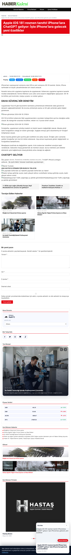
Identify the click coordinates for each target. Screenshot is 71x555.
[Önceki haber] (61, 349)
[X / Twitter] (10, 337)
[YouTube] (20, 337)
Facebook (19, 79)
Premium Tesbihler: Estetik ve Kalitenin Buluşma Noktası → (52, 186)
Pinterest (41, 79)
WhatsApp (27, 79)
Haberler (3, 15)
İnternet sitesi (6, 286)
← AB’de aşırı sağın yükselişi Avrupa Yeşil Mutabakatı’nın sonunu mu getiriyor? (17, 186)
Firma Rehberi (31, 9)
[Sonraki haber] (65, 349)
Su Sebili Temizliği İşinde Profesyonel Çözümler (17, 434)
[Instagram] (15, 337)
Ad (3, 272)
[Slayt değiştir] (32, 538)
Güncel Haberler (18, 9)
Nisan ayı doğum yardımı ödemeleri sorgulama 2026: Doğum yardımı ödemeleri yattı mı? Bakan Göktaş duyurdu (36, 436)
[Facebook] (5, 337)
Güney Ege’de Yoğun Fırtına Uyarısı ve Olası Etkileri (18, 432)
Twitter (12, 79)
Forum (42, 9)
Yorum (4, 254)
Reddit (35, 79)
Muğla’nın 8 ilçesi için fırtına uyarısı (14, 430)
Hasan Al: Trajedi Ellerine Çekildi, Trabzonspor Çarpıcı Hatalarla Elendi (24, 438)
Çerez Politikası (53, 9)
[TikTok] (25, 337)
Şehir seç (7, 320)
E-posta (4, 279)
